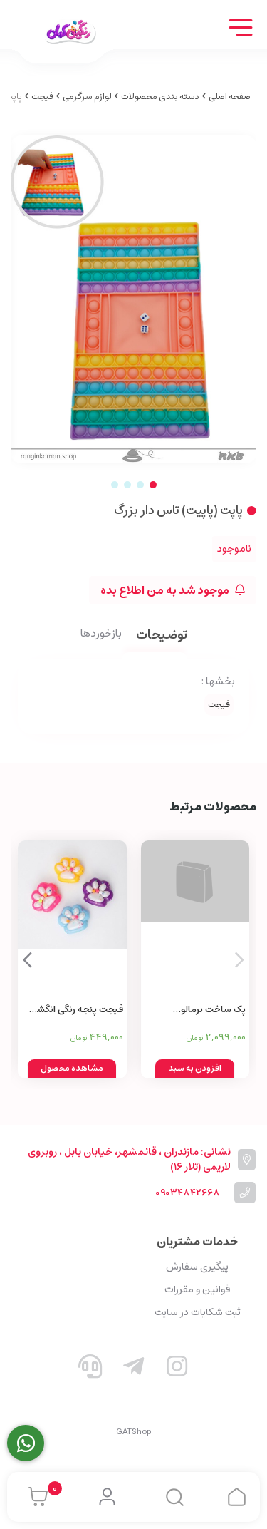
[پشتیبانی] (90, 1369)
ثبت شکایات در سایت (198, 1312)
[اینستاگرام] (176, 1369)
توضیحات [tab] (161, 636)
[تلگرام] (134, 1369)
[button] (27, 959)
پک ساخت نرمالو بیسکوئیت (213, 1010)
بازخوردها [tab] (101, 634)
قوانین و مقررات (197, 1289)
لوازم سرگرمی (87, 96)
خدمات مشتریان (197, 1242)
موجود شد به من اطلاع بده (165, 590)
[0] (34, 1497)
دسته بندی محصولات (160, 96)
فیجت (42, 96)
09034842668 (187, 1192)
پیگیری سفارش (197, 1266)
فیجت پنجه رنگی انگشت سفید (75, 1010)
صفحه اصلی (230, 96)
